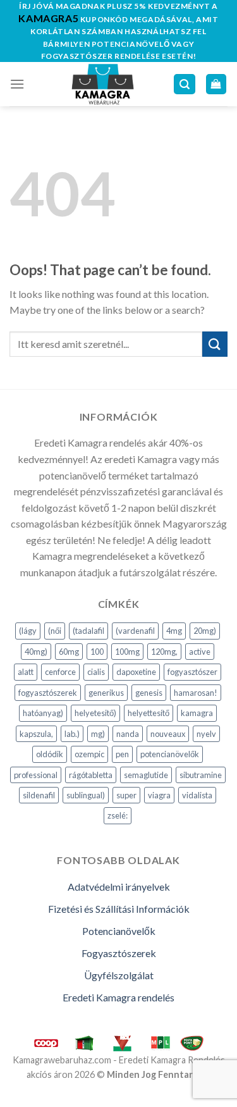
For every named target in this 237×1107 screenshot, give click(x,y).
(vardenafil (135, 631)
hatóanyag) (43, 713)
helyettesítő (148, 713)
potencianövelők (169, 754)
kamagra (197, 713)
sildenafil (39, 795)
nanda (127, 734)
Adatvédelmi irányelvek (119, 887)
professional (36, 775)
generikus (106, 693)
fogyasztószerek (47, 693)
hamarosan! (195, 693)
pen (122, 754)
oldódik (49, 754)
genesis (148, 693)
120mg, (164, 651)
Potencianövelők (118, 931)
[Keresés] (184, 84)
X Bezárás (22, 1099)
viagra (159, 795)
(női (54, 631)
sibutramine (200, 775)
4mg (174, 631)
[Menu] (17, 83)
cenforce (60, 672)
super (126, 795)
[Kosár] (216, 84)
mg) (98, 734)
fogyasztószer (192, 672)
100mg (127, 651)
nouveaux (167, 734)
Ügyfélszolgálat (119, 975)
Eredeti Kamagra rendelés (118, 997)
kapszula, (36, 734)
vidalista (197, 795)
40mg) (36, 651)
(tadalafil (88, 631)
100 (97, 651)
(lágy (28, 631)
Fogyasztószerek (119, 953)
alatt (25, 672)
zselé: (117, 815)
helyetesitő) (95, 713)
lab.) (72, 734)
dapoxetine (136, 672)
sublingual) (85, 795)
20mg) (204, 631)
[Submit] (215, 343)
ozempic (89, 754)
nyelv (206, 734)
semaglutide (146, 775)
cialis (96, 672)
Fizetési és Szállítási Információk (119, 909)
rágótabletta (90, 775)
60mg (69, 651)
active (199, 651)
